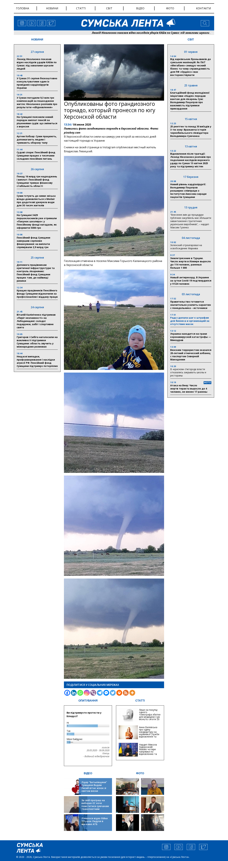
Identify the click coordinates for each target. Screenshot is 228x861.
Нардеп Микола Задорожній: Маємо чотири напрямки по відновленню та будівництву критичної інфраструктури (148, 753)
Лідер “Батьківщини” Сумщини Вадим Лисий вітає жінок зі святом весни (94, 787)
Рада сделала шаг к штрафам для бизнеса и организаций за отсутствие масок (189, 321)
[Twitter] (113, 693)
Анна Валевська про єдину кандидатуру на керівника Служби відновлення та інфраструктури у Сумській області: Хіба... (149, 735)
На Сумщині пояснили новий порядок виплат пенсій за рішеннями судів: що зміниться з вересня (37, 121)
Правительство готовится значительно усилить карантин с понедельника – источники (190, 305)
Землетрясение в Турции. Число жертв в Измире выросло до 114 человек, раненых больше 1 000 (190, 263)
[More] (132, 693)
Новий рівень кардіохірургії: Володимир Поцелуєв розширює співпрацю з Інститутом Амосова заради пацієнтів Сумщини (188, 191)
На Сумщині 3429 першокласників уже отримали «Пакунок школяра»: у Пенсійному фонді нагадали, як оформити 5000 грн (37, 221)
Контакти (203, 8)
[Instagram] (87, 693)
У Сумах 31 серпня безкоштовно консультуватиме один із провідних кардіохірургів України (37, 83)
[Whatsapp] (80, 693)
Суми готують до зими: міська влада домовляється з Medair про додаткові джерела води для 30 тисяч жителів (36, 200)
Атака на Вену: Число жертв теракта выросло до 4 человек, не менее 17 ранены (188, 388)
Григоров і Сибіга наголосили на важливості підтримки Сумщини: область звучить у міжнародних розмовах (37, 341)
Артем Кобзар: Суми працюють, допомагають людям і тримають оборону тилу (37, 139)
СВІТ (191, 39)
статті (81, 8)
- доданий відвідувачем (96, 756)
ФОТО (140, 773)
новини (52, 8)
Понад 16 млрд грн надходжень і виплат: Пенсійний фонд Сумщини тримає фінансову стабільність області (37, 181)
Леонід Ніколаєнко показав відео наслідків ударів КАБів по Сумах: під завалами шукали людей (122, 33)
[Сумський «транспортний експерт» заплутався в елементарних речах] (152, 786)
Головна (22, 8)
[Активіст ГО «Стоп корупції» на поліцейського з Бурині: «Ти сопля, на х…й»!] (127, 822)
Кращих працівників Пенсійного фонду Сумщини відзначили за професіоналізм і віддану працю (37, 293)
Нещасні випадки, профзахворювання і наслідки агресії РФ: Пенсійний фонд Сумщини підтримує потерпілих (37, 361)
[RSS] (126, 693)
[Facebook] (67, 693)
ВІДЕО (88, 773)
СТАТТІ (140, 700)
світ (109, 8)
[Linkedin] (74, 693)
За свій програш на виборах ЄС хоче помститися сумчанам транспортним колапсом (95, 806)
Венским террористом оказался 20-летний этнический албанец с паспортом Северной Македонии (190, 354)
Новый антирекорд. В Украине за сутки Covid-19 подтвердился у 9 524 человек (190, 280)
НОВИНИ (37, 39)
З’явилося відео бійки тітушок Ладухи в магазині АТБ (94, 821)
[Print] (119, 693)
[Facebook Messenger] (106, 693)
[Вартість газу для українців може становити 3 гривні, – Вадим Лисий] (152, 804)
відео (140, 8)
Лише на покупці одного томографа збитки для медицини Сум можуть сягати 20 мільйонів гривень (149, 715)
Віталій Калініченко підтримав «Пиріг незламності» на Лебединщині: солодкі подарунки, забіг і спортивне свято (36, 321)
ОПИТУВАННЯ (88, 700)
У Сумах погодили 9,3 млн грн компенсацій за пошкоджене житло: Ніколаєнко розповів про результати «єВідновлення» (37, 102)
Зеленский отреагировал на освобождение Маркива (186, 247)
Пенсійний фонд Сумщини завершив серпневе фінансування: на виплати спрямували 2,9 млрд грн (33, 242)
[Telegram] (100, 693)
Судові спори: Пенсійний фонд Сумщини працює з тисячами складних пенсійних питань (36, 155)
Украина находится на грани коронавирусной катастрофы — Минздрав (190, 337)
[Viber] (93, 693)
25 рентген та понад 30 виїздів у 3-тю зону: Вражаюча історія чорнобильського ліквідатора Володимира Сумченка (190, 131)
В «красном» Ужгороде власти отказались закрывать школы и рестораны (188, 372)
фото (170, 8)
